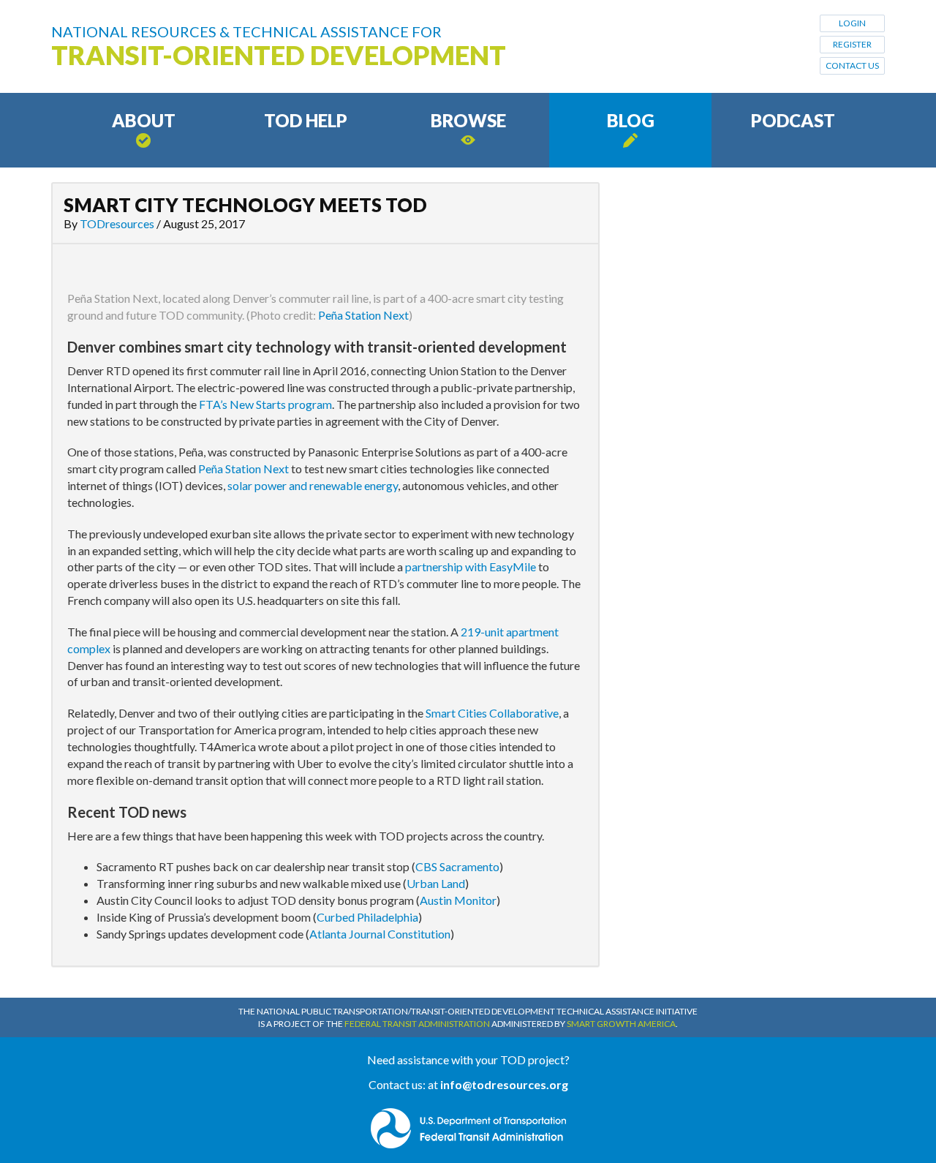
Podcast (793, 120)
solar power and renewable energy (312, 485)
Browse (468, 120)
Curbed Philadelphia (367, 917)
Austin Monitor (458, 900)
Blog (630, 120)
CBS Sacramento (457, 866)
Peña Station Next (363, 315)
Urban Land (436, 883)
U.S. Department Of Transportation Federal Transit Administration (468, 1128)
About (144, 120)
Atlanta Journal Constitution (379, 934)
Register (852, 44)
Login (852, 23)
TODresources (117, 223)
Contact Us (852, 65)
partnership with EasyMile (470, 566)
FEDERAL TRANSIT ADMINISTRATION (417, 1023)
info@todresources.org (504, 1084)
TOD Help (305, 120)
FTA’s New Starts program (265, 404)
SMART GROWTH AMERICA (621, 1023)
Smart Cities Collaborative (492, 713)
